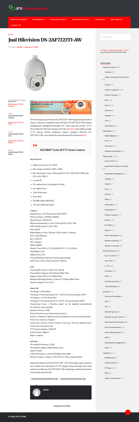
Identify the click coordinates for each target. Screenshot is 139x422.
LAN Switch (109, 205)
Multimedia (116, 19)
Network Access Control (114, 317)
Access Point (109, 161)
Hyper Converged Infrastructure (117, 77)
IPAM (107, 199)
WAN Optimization (112, 235)
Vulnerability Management (115, 343)
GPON (107, 194)
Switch (107, 230)
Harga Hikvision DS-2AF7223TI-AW (45, 379)
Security (106, 292)
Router (107, 220)
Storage (108, 115)
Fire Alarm (109, 271)
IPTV (107, 141)
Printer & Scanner (111, 95)
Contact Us (16, 25)
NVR (106, 276)
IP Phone (108, 368)
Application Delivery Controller (116, 166)
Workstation (109, 126)
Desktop (108, 72)
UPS (106, 121)
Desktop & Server (18, 19)
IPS (106, 307)
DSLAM (108, 184)
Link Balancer (110, 210)
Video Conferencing (112, 378)
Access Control (110, 256)
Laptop (107, 85)
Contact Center (110, 363)
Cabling (108, 179)
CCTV (10, 34)
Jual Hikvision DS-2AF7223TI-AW (45, 40)
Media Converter (111, 215)
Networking (38, 19)
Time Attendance (111, 286)
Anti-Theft (109, 261)
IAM (106, 301)
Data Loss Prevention (113, 296)
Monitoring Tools (111, 312)
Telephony (100, 19)
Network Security (80, 19)
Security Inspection (112, 281)
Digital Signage (110, 136)
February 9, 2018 (31, 47)
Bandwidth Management (114, 174)
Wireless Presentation (113, 151)
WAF (106, 348)
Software (108, 110)
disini (84, 135)
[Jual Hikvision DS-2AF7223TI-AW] (50, 74)
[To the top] (128, 412)
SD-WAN (108, 225)
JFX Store (21, 416)
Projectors (109, 146)
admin (19, 47)
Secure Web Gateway (113, 332)
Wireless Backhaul (111, 241)
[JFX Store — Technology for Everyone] (69, 8)
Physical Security (58, 19)
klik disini (70, 129)
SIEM (107, 337)
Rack (106, 100)
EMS (106, 189)
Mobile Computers (112, 90)
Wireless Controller (112, 246)
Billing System (110, 358)
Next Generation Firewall (114, 322)
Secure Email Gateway (113, 327)
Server (107, 105)
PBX (106, 373)
